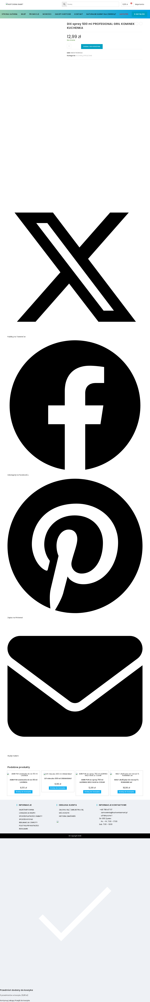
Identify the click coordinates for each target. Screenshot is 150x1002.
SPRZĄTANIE (87, 55)
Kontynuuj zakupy (7, 1000)
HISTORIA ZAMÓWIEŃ (67, 816)
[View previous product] (136, 23)
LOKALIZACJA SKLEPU (27, 813)
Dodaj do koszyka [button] (23, 792)
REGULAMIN (23, 829)
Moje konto (139, 4)
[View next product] (140, 23)
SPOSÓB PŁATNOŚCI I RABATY (30, 816)
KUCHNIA (79, 55)
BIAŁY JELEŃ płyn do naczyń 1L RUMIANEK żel (126, 781)
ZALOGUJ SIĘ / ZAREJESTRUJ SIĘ (71, 810)
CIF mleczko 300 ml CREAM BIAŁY (58, 778)
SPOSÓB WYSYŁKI (26, 819)
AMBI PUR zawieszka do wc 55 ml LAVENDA (23, 781)
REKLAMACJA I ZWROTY (28, 822)
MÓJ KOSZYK (64, 813)
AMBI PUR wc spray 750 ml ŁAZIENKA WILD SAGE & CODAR (92, 781)
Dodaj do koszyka (91, 46)
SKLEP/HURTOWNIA (26, 810)
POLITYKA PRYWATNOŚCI (29, 825)
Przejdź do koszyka (22, 1000)
